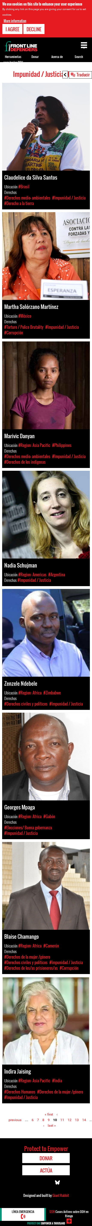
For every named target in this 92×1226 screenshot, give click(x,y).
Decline (34, 29)
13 (77, 1120)
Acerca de (57, 56)
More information (15, 20)
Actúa (46, 1170)
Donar (35, 56)
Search (79, 56)
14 (84, 1120)
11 (62, 1120)
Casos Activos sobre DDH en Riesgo (69, 1213)
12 (69, 1120)
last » (52, 1125)
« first (49, 1114)
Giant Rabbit (60, 1195)
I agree (12, 29)
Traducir (83, 74)
